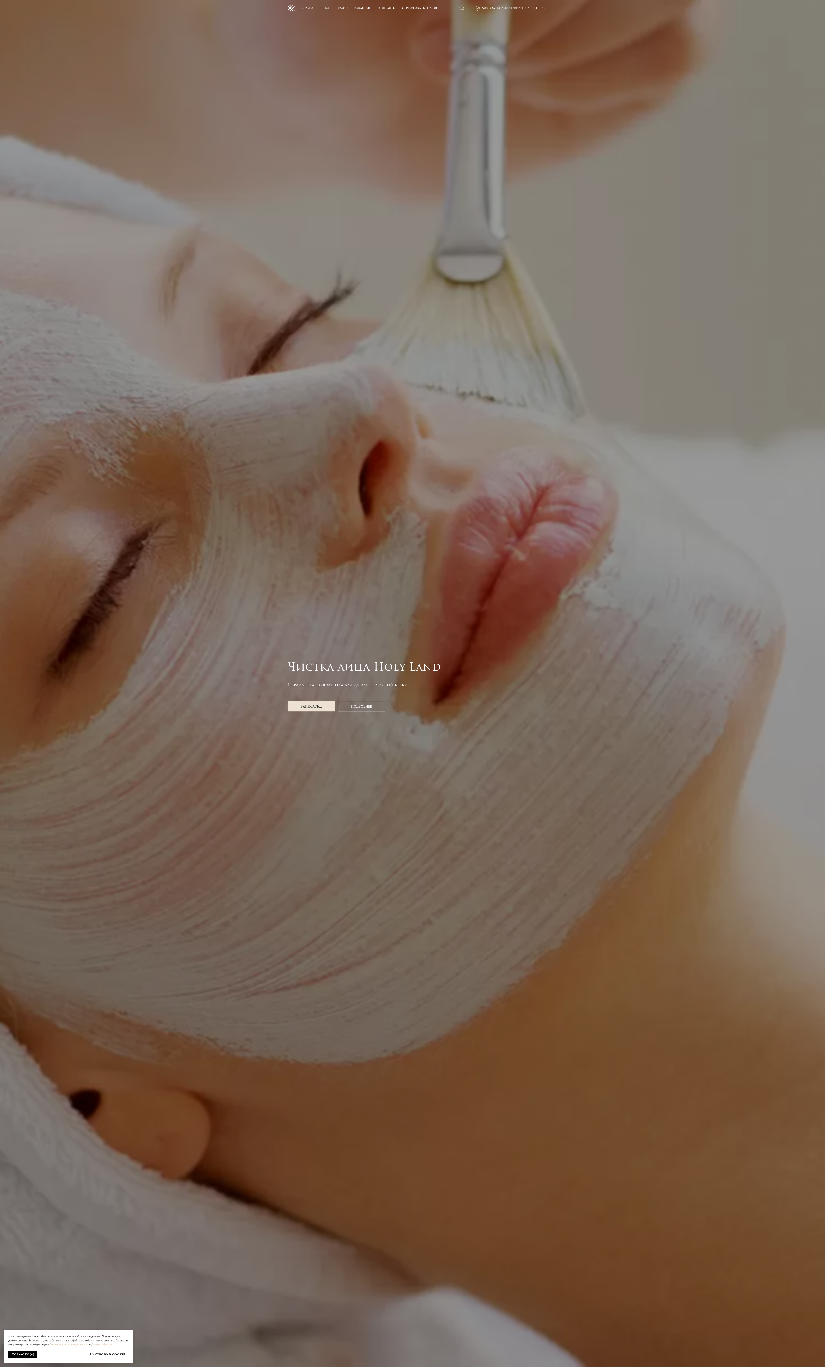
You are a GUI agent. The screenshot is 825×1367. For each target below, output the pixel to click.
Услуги (307, 8)
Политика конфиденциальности (69, 1344)
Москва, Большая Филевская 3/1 (509, 8)
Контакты (387, 8)
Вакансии (363, 8)
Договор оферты (101, 1344)
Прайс (342, 8)
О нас (325, 8)
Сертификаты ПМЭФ (420, 8)
